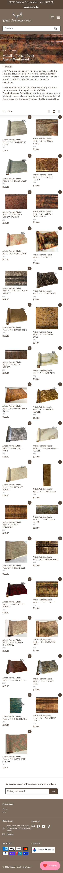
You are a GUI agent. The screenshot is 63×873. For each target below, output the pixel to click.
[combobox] (31, 28)
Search (5, 809)
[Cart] (52, 17)
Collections (13, 50)
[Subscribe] (53, 791)
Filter (9, 111)
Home (4, 50)
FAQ (4, 812)
